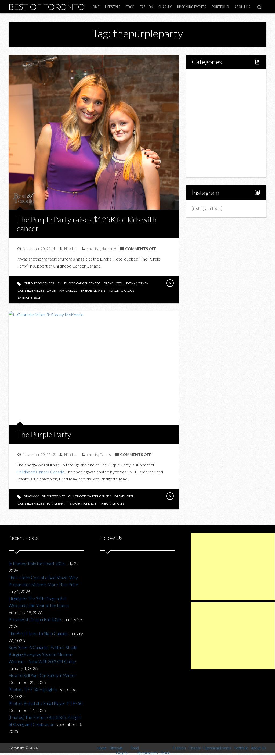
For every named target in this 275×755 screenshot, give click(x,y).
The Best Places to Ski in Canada (38, 633)
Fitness (210, 95)
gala (103, 248)
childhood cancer (39, 283)
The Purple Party (44, 434)
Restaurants (214, 113)
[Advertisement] (233, 566)
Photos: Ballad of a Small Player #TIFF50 (46, 703)
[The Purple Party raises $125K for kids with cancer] (169, 283)
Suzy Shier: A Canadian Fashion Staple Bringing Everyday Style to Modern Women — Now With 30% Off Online (43, 654)
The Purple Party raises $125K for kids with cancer (87, 224)
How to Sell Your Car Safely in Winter (42, 675)
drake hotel (113, 283)
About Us (242, 6)
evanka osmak (137, 283)
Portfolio (220, 6)
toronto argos (121, 290)
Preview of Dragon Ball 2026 (35, 619)
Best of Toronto (47, 6)
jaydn (51, 290)
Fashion (146, 6)
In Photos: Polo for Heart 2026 (37, 563)
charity (92, 248)
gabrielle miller (30, 290)
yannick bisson (29, 297)
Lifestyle (113, 6)
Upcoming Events (191, 6)
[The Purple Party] (169, 496)
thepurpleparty (93, 290)
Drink (208, 123)
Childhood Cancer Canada (40, 471)
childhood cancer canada (78, 283)
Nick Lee (71, 248)
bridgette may (53, 496)
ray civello (68, 290)
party (111, 248)
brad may (31, 496)
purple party (57, 503)
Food (130, 6)
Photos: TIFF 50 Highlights (33, 689)
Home (95, 6)
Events (105, 454)
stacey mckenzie (83, 503)
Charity (165, 6)
